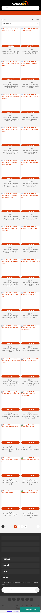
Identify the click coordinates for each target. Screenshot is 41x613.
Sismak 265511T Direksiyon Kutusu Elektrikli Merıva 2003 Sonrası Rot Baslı (11, 383)
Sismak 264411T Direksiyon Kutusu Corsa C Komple (10, 514)
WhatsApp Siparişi (31, 609)
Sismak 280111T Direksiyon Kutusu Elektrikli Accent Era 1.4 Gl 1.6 (30, 284)
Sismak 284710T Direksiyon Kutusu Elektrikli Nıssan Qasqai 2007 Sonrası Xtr (10, 119)
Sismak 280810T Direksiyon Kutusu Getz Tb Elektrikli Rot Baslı (30, 251)
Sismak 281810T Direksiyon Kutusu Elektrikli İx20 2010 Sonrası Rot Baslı (10, 152)
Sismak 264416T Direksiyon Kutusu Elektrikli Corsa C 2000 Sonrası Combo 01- (30, 416)
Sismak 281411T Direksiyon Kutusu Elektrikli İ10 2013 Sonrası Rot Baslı (30, 185)
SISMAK (10, 50)
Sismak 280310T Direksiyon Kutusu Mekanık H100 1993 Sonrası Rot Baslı (10, 284)
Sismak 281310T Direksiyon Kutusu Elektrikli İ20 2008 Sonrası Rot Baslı (30, 218)
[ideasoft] (10, 612)
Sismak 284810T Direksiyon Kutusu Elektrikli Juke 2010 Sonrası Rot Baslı (10, 86)
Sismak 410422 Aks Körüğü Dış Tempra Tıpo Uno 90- (30, 52)
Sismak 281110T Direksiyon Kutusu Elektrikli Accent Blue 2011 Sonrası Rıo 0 (11, 251)
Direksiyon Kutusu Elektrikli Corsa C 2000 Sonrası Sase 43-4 (30, 448)
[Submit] (37, 590)
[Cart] (37, 13)
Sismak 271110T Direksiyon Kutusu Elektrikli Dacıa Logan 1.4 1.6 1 (11, 350)
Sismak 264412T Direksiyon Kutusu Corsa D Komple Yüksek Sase (30, 482)
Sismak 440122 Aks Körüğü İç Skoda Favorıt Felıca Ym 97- (10, 52)
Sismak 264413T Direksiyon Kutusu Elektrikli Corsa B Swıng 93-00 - (10, 482)
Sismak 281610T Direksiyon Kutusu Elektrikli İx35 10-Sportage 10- (30, 152)
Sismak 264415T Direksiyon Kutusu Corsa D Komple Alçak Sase (10, 449)
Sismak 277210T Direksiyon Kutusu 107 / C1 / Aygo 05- (30, 316)
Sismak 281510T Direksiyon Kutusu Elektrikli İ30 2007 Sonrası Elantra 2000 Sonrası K (10, 185)
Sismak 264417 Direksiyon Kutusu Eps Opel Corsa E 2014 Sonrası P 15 (10, 416)
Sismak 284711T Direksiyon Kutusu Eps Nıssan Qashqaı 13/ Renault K (30, 86)
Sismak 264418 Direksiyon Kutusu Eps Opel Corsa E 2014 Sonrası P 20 (30, 383)
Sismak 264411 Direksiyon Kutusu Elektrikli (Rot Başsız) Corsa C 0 (30, 515)
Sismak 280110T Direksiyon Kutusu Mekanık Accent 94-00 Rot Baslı (10, 317)
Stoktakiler (6, 20)
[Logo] (20, 3)
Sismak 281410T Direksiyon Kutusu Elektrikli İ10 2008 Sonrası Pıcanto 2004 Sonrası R (11, 218)
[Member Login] (2, 13)
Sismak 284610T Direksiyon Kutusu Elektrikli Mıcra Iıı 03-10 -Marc (30, 119)
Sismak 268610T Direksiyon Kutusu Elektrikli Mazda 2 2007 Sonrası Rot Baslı (30, 350)
